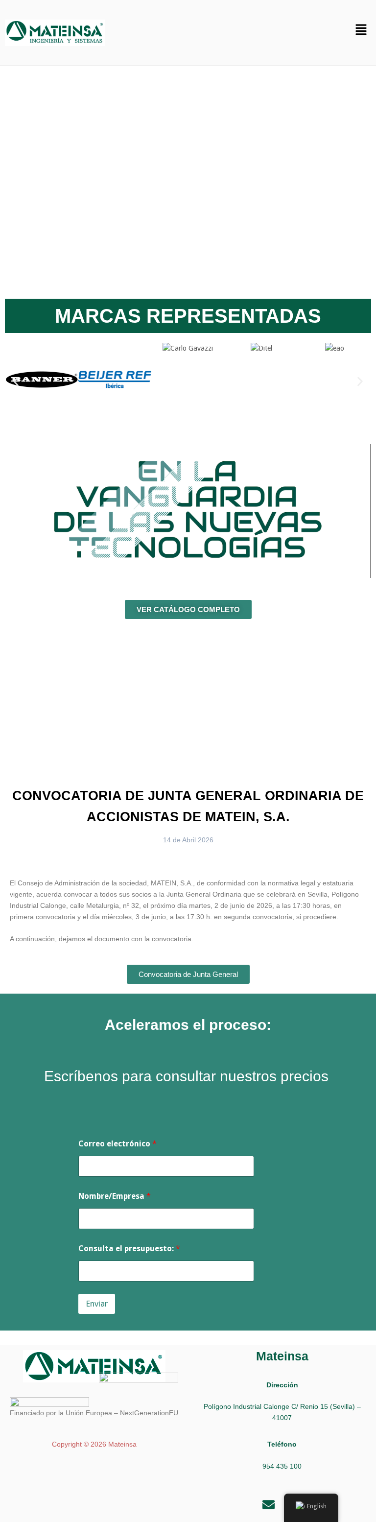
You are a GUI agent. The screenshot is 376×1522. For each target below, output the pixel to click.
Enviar (97, 1303)
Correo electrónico (117, 1143)
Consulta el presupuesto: (129, 1248)
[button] (361, 30)
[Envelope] (269, 1505)
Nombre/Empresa (114, 1196)
